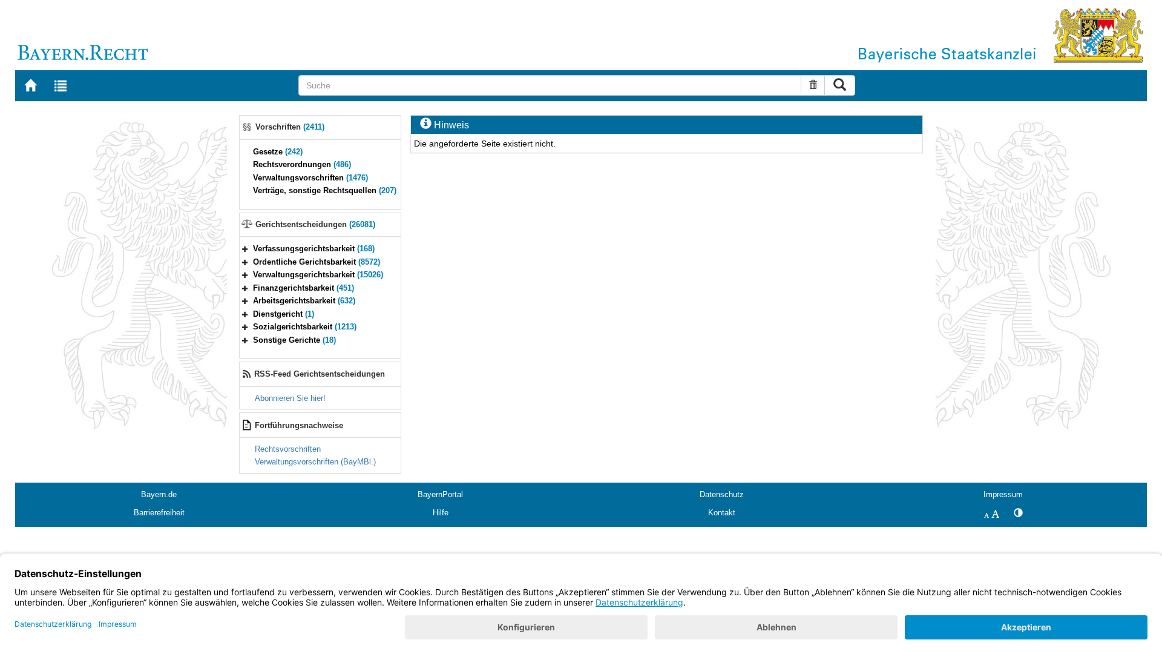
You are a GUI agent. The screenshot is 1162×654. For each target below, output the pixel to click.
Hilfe (440, 512)
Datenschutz (722, 494)
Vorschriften (289, 126)
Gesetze (278, 151)
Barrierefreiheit (159, 512)
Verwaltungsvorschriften (310, 177)
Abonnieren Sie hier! (290, 398)
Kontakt (721, 512)
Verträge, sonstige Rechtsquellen (324, 190)
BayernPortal (440, 494)
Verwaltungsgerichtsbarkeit (318, 274)
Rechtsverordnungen (302, 164)
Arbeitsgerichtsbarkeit (304, 300)
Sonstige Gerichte (294, 340)
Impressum (1003, 494)
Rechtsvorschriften (288, 449)
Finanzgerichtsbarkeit (303, 287)
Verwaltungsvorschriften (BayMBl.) (315, 461)
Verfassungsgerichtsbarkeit (314, 248)
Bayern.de (159, 494)
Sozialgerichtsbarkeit (304, 326)
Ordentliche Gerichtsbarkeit (316, 261)
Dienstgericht (283, 314)
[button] (245, 248)
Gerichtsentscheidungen (315, 224)
